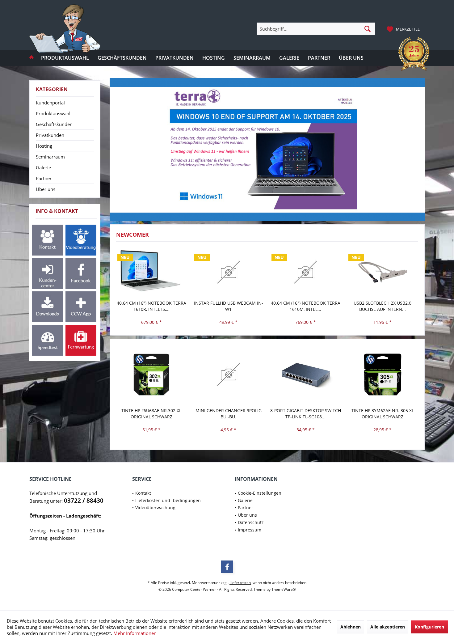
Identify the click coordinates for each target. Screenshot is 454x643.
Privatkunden (50, 135)
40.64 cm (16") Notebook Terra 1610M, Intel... (305, 306)
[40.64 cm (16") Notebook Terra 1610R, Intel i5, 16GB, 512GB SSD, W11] (151, 272)
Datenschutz (251, 522)
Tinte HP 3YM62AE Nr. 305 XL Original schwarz (382, 414)
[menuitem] (404, 29)
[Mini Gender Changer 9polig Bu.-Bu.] (228, 374)
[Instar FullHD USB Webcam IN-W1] (228, 272)
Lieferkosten (240, 582)
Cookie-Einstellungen (259, 493)
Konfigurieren (429, 627)
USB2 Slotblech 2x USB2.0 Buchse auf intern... (382, 306)
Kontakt (143, 493)
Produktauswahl (53, 113)
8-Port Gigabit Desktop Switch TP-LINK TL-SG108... (305, 414)
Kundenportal (50, 102)
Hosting (44, 146)
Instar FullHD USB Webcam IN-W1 (228, 306)
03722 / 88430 (83, 501)
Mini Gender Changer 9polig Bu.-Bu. (228, 414)
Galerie (43, 167)
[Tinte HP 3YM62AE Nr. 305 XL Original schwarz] (382, 374)
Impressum (249, 530)
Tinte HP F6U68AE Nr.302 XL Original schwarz (151, 414)
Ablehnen (350, 627)
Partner (44, 178)
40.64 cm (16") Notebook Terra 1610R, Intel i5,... (151, 306)
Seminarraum (50, 157)
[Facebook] (227, 567)
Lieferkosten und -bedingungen (168, 500)
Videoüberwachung (155, 507)
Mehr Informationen (135, 633)
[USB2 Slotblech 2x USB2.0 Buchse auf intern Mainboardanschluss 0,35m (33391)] (382, 272)
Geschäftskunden (54, 124)
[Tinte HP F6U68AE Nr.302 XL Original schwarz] (151, 374)
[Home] (31, 58)
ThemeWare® (283, 589)
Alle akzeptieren (387, 627)
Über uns (45, 189)
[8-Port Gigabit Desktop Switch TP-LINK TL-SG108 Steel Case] (305, 374)
